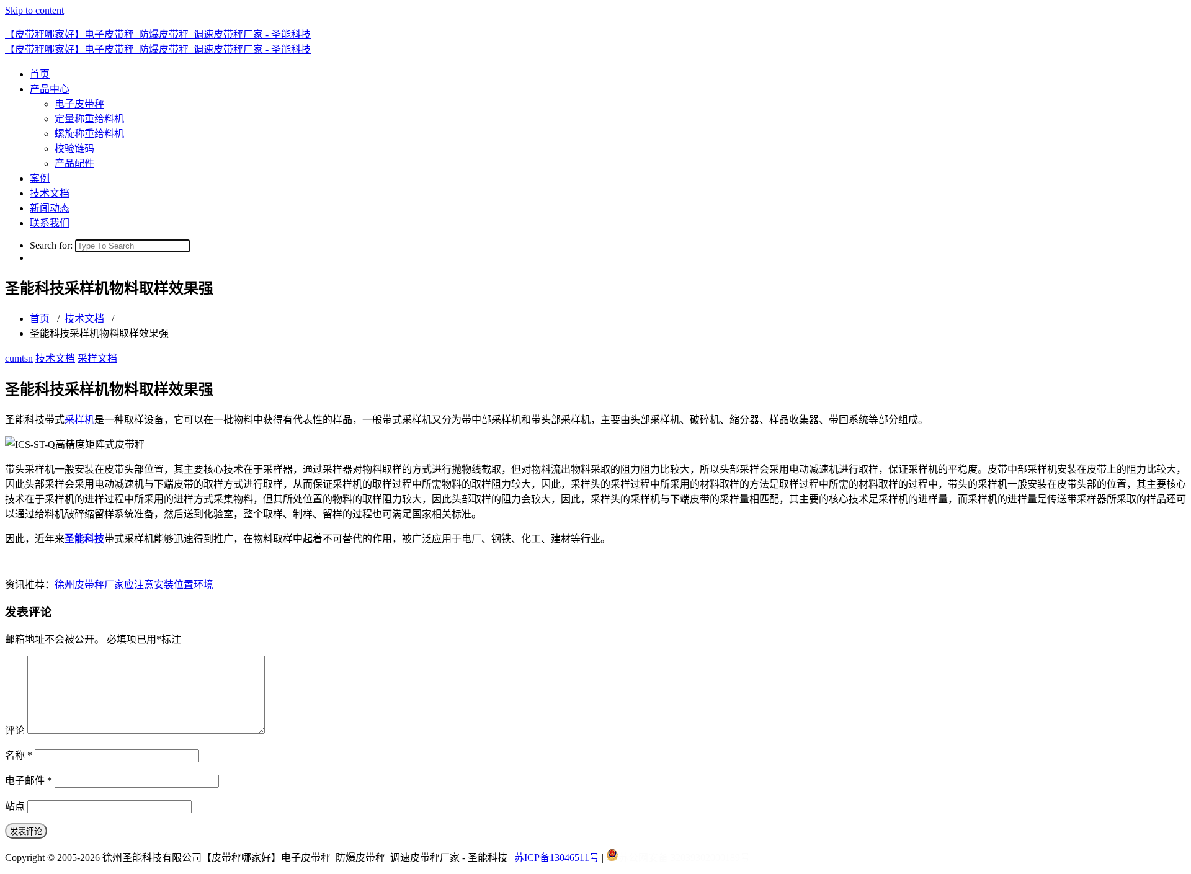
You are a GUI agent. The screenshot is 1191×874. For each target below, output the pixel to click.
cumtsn (19, 358)
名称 (18, 755)
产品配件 (74, 163)
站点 (15, 806)
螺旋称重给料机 (89, 133)
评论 (15, 730)
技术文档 (49, 193)
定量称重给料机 (89, 119)
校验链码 (74, 148)
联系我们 (49, 223)
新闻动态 (49, 208)
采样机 (79, 419)
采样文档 (97, 358)
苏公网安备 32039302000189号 (684, 857)
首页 (40, 74)
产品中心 (49, 89)
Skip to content (34, 10)
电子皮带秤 (79, 104)
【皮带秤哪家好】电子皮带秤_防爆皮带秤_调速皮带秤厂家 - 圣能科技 (158, 34)
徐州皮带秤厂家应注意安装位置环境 (134, 584)
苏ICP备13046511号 (556, 857)
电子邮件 (28, 780)
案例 (40, 178)
